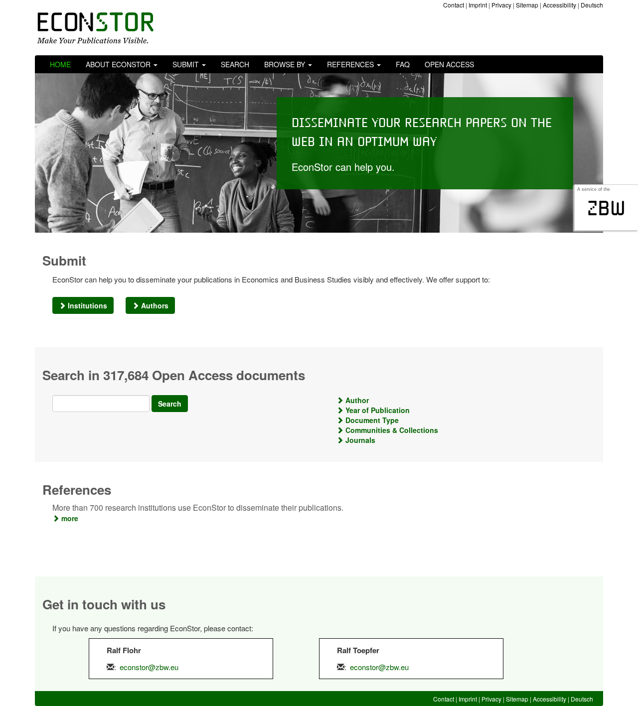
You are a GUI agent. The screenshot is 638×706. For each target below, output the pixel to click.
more (68, 518)
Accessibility (559, 4)
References (351, 64)
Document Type (371, 420)
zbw (606, 208)
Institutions (86, 305)
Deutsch (592, 4)
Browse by (285, 64)
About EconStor (119, 64)
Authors (153, 305)
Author (356, 400)
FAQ (403, 64)
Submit (186, 64)
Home (60, 64)
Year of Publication (376, 410)
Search (235, 64)
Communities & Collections (390, 430)
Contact (453, 4)
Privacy (501, 4)
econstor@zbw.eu (149, 667)
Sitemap (527, 4)
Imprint (478, 4)
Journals (359, 440)
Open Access (449, 64)
